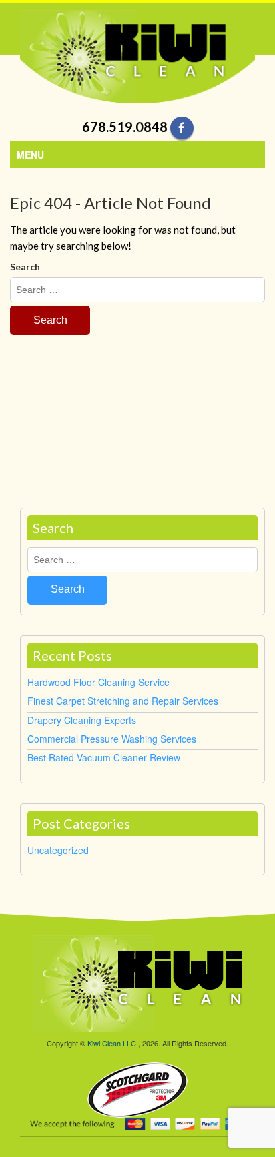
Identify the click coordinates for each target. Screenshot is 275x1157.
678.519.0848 (125, 127)
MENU (30, 154)
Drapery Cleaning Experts (81, 720)
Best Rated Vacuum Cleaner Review (103, 757)
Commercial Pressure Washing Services (111, 738)
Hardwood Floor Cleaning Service (98, 682)
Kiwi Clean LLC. (112, 1043)
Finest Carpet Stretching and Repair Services (122, 700)
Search (25, 266)
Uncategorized (58, 850)
